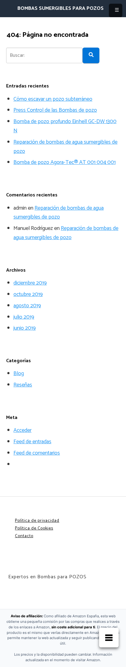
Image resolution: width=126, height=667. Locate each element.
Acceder (22, 430)
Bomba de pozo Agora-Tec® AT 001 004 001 (64, 162)
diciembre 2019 (30, 283)
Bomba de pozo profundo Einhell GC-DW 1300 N (65, 126)
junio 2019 (24, 328)
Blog (18, 373)
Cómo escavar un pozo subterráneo (52, 99)
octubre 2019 (28, 294)
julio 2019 (23, 317)
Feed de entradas (32, 441)
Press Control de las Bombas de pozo (55, 110)
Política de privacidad (37, 520)
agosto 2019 (27, 305)
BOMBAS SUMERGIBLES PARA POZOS (60, 8)
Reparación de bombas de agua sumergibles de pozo (65, 147)
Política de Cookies (34, 528)
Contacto (24, 536)
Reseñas (22, 385)
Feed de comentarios (36, 453)
